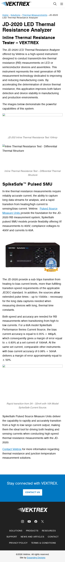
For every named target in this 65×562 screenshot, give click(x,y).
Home (5, 15)
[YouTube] (29, 521)
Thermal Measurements (34, 15)
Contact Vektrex (11, 449)
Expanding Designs (36, 557)
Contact (53, 536)
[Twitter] (42, 521)
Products (32, 530)
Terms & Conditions (43, 543)
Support (11, 536)
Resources (49, 530)
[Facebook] (35, 521)
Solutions (15, 15)
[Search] (55, 4)
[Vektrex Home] (16, 4)
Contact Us (32, 492)
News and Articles (32, 536)
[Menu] (61, 4)
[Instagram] (22, 521)
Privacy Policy (18, 543)
